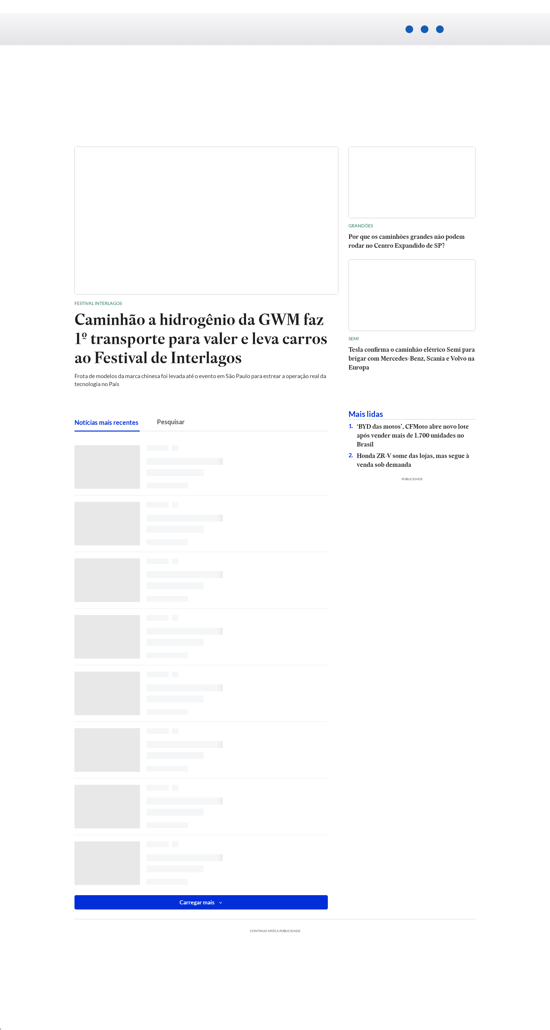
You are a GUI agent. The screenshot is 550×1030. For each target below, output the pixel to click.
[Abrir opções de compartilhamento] (333, 303)
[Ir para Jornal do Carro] (275, 29)
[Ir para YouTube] (409, 29)
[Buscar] (465, 29)
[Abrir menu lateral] (84, 29)
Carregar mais (197, 902)
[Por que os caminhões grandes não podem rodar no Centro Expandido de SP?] (412, 182)
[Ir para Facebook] (424, 29)
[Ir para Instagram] (440, 29)
